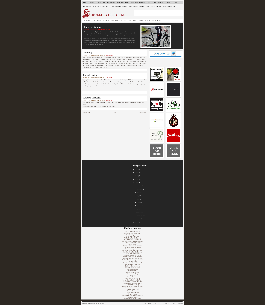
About (176, 2)
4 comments (109, 55)
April (138, 199)
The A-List (127, 20)
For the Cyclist (138, 20)
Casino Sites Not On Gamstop (132, 246)
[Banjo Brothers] (173, 80)
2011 (136, 172)
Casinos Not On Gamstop (101, 6)
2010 (136, 176)
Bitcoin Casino (132, 244)
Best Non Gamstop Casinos (132, 247)
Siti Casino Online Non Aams (132, 233)
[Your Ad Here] (156, 157)
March (138, 202)
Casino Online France (132, 292)
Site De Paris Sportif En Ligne (132, 283)
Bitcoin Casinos (132, 270)
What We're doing (123, 2)
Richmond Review (169, 6)
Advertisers (87, 6)
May (138, 196)
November (139, 189)
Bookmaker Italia (132, 277)
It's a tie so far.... (91, 75)
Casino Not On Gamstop (132, 232)
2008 (136, 182)
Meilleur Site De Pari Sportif (132, 298)
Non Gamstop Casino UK (132, 264)
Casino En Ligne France (132, 249)
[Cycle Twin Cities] (173, 111)
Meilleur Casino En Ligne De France (132, 280)
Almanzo (86, 20)
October (139, 192)
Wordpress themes (98, 303)
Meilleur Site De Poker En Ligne (132, 281)
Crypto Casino (132, 294)
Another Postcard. (92, 97)
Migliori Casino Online (132, 272)
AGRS (93, 20)
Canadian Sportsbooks (97, 2)
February (139, 206)
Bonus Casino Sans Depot (132, 242)
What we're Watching (138, 2)
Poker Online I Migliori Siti (132, 278)
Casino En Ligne (132, 297)
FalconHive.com (158, 303)
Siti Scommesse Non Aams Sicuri (132, 241)
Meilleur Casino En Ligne (132, 267)
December (139, 186)
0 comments (109, 77)
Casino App (132, 275)
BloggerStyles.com (177, 303)
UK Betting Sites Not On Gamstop (132, 250)
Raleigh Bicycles (92, 27)
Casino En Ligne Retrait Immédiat (132, 295)
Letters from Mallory (153, 20)
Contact (169, 2)
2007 (136, 222)
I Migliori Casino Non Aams (132, 255)
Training (87, 52)
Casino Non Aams (132, 291)
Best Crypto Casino (132, 269)
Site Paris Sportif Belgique (132, 274)
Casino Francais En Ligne (132, 284)
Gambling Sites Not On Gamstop (132, 252)
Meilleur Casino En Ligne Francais (132, 260)
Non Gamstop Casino (153, 6)
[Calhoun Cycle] (156, 80)
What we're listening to (156, 2)
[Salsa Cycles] (173, 141)
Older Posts (142, 113)
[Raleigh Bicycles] (156, 95)
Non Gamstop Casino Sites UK (132, 263)
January (139, 218)
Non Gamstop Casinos (119, 6)
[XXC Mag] (156, 111)
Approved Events (103, 20)
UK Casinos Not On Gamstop (132, 238)
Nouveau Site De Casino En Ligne (132, 286)
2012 (136, 169)
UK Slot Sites (132, 261)
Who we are (111, 2)
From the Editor (116, 20)
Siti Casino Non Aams (132, 289)
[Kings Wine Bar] (173, 126)
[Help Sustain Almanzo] (173, 95)
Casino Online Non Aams (132, 266)
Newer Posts (86, 113)
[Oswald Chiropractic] (156, 141)
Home (85, 2)
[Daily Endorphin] (156, 126)
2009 (136, 179)
